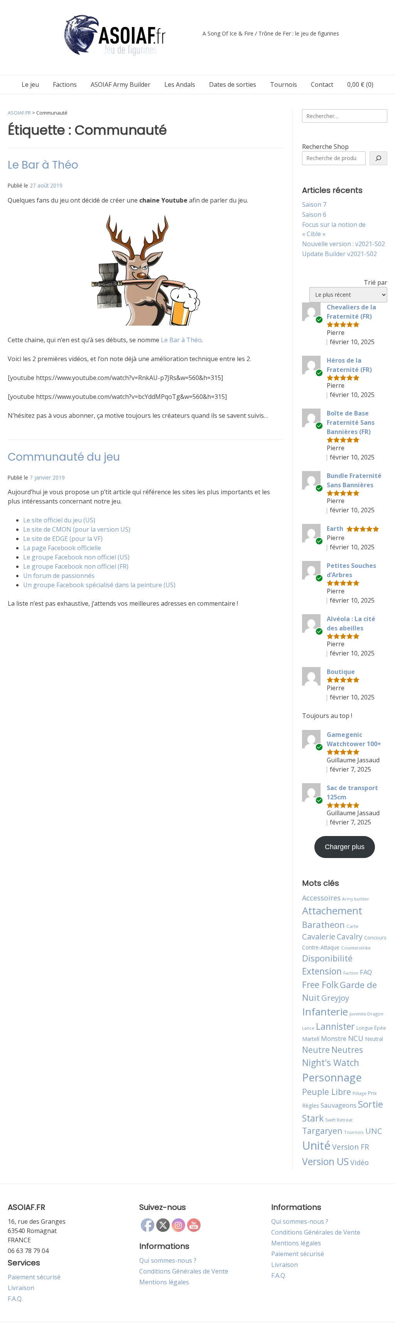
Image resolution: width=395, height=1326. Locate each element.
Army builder (355, 899)
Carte (352, 926)
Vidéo (359, 1162)
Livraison (21, 1288)
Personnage (332, 1077)
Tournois (283, 84)
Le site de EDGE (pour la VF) (63, 538)
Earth (335, 528)
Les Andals (179, 84)
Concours (375, 937)
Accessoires (321, 897)
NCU (355, 1038)
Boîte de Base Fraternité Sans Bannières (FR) (351, 422)
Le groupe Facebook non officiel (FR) (75, 566)
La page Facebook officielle (62, 548)
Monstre (333, 1038)
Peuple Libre (326, 1091)
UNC (373, 1130)
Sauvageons (338, 1105)
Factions (65, 84)
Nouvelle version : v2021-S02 (343, 244)
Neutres (347, 1049)
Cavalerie (318, 936)
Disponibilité (327, 958)
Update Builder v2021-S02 (339, 254)
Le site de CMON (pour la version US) (76, 529)
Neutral (374, 1038)
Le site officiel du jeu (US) (59, 520)
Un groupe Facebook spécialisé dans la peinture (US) (99, 585)
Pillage (359, 1093)
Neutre (316, 1049)
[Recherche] (378, 158)
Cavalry (350, 936)
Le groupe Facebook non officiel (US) (76, 557)
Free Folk (320, 984)
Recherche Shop (325, 146)
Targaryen (322, 1130)
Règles (310, 1105)
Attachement (332, 910)
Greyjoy (335, 997)
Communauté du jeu (64, 457)
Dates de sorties (232, 84)
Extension (322, 971)
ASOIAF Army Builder (120, 84)
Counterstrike (356, 948)
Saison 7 (314, 204)
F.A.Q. (15, 1298)
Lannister (335, 1026)
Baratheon (323, 924)
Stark (313, 1118)
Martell (310, 1038)
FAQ (366, 972)
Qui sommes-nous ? (167, 1260)
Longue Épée (371, 1028)
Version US (325, 1161)
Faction (350, 973)
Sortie (370, 1104)
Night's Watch (330, 1063)
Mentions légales (164, 1282)
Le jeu (30, 84)
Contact (322, 84)
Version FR (350, 1147)
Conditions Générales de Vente (183, 1271)
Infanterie (325, 1012)
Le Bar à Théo (43, 164)
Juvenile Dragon (366, 1014)
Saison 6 (314, 214)
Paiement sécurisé (34, 1277)
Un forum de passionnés (59, 575)
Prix (372, 1093)
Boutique (341, 671)
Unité (316, 1145)
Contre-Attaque (320, 947)
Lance (308, 1028)
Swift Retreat (339, 1120)
